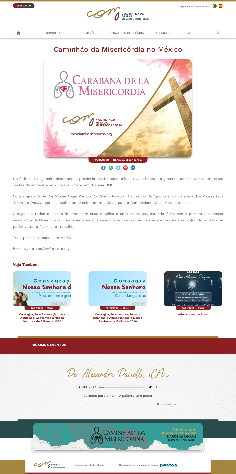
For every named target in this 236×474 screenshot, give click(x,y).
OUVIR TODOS (168, 404)
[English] (214, 6)
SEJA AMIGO (24, 5)
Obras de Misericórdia (126, 33)
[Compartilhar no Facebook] (103, 168)
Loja (186, 33)
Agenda (161, 33)
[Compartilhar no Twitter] (118, 168)
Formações (88, 33)
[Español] (220, 6)
